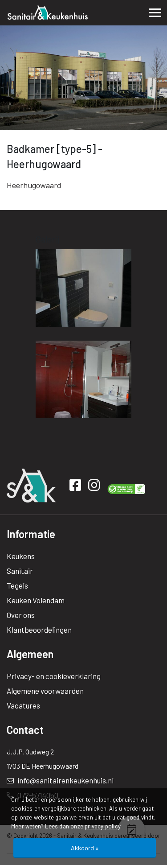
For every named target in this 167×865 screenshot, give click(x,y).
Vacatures (23, 705)
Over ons (21, 614)
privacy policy (102, 826)
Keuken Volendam (36, 600)
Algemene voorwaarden (45, 690)
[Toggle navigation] (155, 12)
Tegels (17, 585)
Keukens (21, 556)
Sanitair (20, 570)
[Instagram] (95, 486)
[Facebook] (76, 486)
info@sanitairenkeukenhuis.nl (65, 780)
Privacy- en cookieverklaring (54, 675)
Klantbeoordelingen (39, 629)
